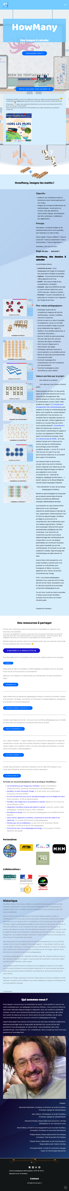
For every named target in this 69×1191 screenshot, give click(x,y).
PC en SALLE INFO (11, 775)
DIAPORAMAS (10, 684)
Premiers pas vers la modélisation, (19, 823)
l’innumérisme (58, 425)
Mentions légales (34, 1189)
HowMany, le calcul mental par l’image (20, 791)
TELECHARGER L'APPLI (33, 53)
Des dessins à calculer (14, 812)
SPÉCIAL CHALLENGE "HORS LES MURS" (33, 89)
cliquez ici (8, 663)
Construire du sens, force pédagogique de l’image (24, 828)
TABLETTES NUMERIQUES (13, 728)
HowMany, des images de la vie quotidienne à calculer (26, 802)
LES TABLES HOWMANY (12, 755)
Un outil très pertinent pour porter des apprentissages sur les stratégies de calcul (36, 796)
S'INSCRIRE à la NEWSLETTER (20, 651)
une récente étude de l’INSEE (46, 439)
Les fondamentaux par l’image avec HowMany (23, 786)
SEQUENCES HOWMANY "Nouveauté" (17, 708)
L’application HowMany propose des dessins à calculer (26, 807)
